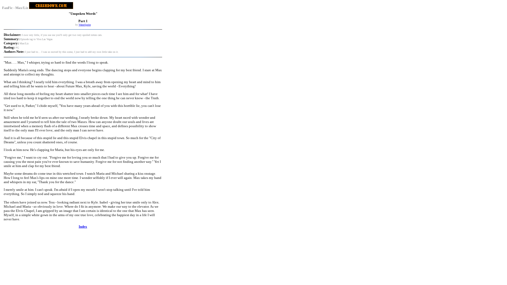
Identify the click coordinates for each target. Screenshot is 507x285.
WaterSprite (85, 24)
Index (83, 227)
